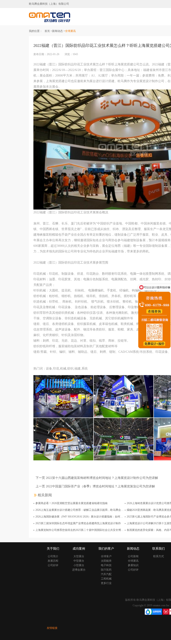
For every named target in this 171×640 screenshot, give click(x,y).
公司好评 (53, 565)
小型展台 (78, 565)
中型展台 (78, 560)
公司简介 (53, 556)
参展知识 (133, 565)
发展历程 (53, 560)
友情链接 (52, 628)
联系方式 (158, 556)
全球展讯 (133, 560)
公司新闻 (133, 556)
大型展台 (78, 556)
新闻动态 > (58, 31)
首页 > (48, 31)
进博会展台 (79, 569)
